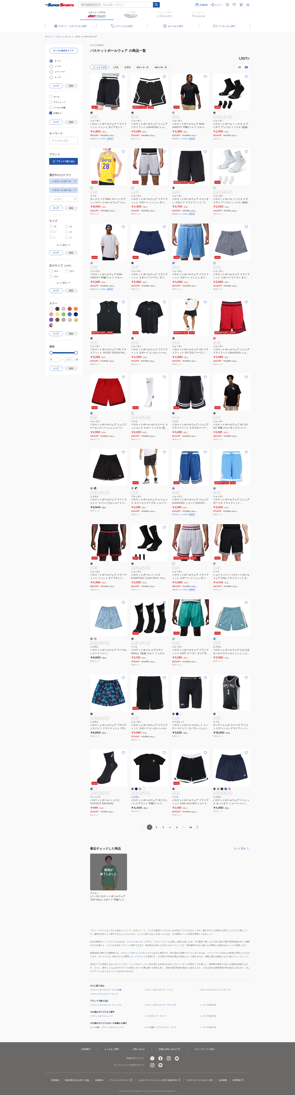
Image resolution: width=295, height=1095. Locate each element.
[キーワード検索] (156, 4)
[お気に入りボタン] (123, 77)
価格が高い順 (160, 67)
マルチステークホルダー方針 (199, 1080)
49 (190, 827)
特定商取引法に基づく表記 (77, 1080)
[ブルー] (173, 488)
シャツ (130, 941)
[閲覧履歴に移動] (227, 4)
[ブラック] (91, 112)
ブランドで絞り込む (65, 161)
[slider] (51, 352)
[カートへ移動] (241, 5)
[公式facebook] (160, 1058)
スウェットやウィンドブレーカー (136, 953)
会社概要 (223, 1080)
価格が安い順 (142, 67)
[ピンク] (95, 638)
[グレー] (214, 263)
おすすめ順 (101, 67)
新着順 (127, 67)
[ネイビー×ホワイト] (136, 488)
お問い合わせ (138, 1049)
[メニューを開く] (247, 4)
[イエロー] (91, 188)
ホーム (48, 36)
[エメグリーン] (173, 638)
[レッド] (214, 338)
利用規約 (55, 1080)
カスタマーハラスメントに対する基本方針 (157, 1080)
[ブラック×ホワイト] (173, 112)
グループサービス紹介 (204, 1049)
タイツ (138, 967)
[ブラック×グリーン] (95, 488)
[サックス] (225, 789)
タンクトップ (141, 941)
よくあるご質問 (111, 1049)
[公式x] (152, 1058)
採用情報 (237, 1080)
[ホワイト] (132, 188)
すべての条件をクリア (63, 50)
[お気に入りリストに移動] (234, 5)
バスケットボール (63, 36)
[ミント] (218, 789)
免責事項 (99, 1080)
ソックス (133, 964)
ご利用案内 (85, 1049)
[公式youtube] (177, 1058)
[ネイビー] (132, 263)
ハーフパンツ (139, 956)
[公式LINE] (160, 1065)
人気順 (116, 67)
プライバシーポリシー (119, 1080)
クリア (56, 85)
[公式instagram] (169, 1058)
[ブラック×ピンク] (91, 488)
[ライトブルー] (173, 263)
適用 (71, 85)
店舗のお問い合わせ (168, 1049)
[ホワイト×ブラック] (91, 263)
